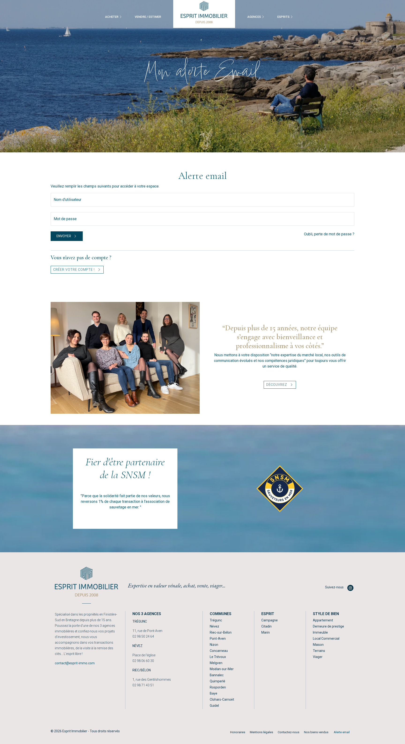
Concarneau (219, 650)
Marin (265, 632)
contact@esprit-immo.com (75, 663)
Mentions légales (261, 732)
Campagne (269, 620)
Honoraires (237, 732)
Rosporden (218, 687)
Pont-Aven (218, 638)
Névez (214, 626)
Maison (318, 644)
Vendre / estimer (148, 17)
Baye (213, 693)
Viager (317, 656)
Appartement (323, 620)
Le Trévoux (218, 656)
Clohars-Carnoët (222, 699)
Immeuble (320, 632)
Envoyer (64, 236)
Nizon (214, 644)
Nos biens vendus (316, 732)
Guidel (214, 705)
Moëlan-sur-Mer (222, 669)
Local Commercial (326, 638)
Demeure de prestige (328, 626)
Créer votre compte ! (74, 269)
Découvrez (277, 385)
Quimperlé (217, 681)
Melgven (216, 663)
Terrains (319, 650)
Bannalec (217, 675)
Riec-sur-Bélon (221, 632)
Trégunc (216, 620)
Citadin (266, 626)
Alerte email (342, 732)
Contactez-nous (288, 732)
